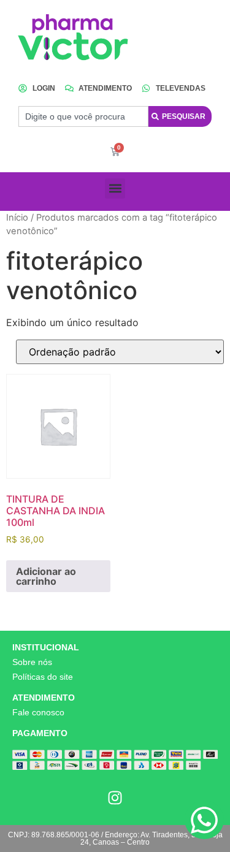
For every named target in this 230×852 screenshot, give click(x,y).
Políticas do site (42, 677)
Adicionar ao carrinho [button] (46, 576)
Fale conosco (38, 712)
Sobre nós (32, 662)
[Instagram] (115, 797)
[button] (115, 188)
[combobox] (83, 116)
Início (17, 217)
